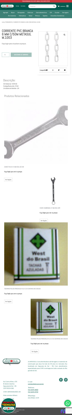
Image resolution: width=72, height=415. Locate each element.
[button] (64, 34)
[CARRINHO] (58, 6)
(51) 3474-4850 (35, 1)
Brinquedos (21, 12)
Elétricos (30, 12)
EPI (51, 12)
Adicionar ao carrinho (21, 55)
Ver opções (8, 179)
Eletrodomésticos (41, 12)
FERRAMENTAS (9, 22)
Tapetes (45, 16)
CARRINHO (62, 6)
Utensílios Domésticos (57, 16)
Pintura (37, 16)
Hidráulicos (22, 16)
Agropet (5, 12)
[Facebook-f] (61, 380)
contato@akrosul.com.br (36, 384)
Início (3, 22)
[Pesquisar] (54, 6)
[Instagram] (66, 380)
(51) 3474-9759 (45, 1)
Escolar (57, 12)
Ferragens (65, 12)
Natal (30, 16)
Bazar (13, 12)
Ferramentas (12, 16)
